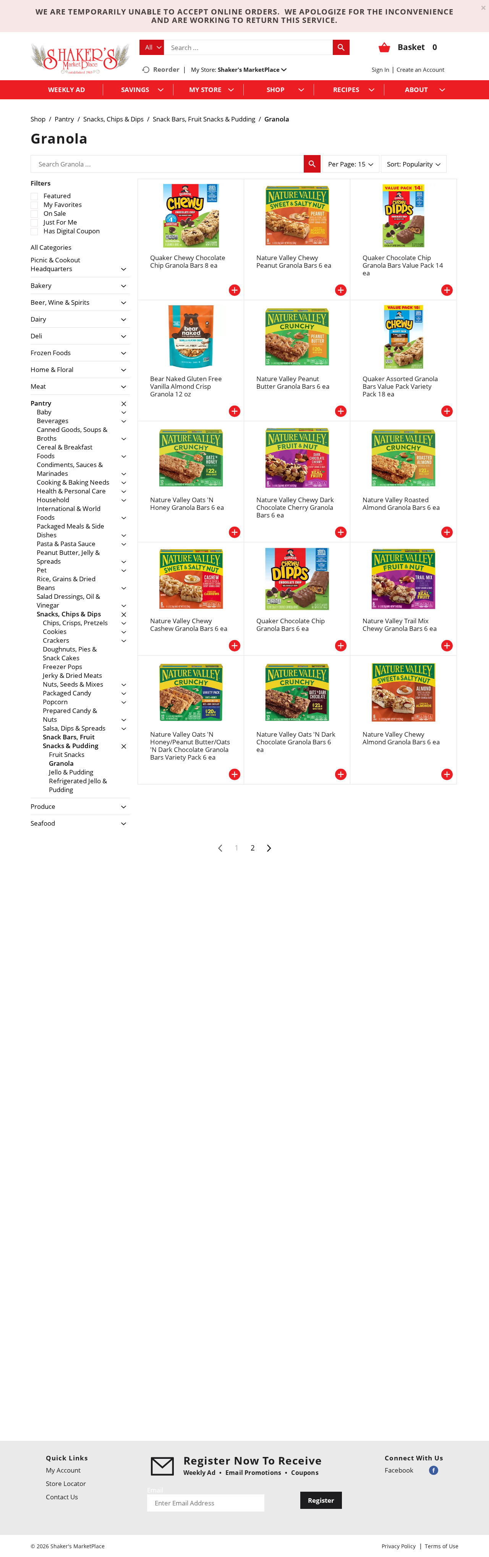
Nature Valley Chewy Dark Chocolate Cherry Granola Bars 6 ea (295, 507)
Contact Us (62, 1496)
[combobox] (151, 47)
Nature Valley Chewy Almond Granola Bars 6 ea (401, 738)
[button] (252, 69)
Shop (38, 119)
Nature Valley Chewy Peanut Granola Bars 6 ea (293, 261)
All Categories (51, 247)
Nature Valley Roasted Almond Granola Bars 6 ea (401, 503)
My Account (63, 1470)
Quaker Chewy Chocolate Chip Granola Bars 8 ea (187, 261)
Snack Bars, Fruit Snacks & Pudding (204, 119)
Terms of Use (441, 1546)
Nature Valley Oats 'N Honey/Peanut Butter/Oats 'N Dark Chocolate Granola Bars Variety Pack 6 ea (190, 746)
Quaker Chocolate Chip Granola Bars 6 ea (290, 624)
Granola (276, 119)
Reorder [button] (166, 69)
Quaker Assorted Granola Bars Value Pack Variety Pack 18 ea (400, 386)
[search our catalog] (341, 47)
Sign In (380, 69)
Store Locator (66, 1483)
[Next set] (269, 848)
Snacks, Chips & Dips (113, 119)
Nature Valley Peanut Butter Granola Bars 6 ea (292, 382)
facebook (399, 1470)
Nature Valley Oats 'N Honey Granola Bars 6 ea (187, 503)
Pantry (64, 119)
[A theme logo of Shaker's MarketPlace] (80, 58)
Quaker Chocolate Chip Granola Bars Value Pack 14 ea (403, 265)
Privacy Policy (399, 1546)
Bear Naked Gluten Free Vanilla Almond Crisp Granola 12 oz (186, 386)
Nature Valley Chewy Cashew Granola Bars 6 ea (188, 624)
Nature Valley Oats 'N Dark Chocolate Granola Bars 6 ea (295, 742)
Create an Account (420, 69)
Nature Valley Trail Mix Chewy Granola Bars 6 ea (400, 624)
